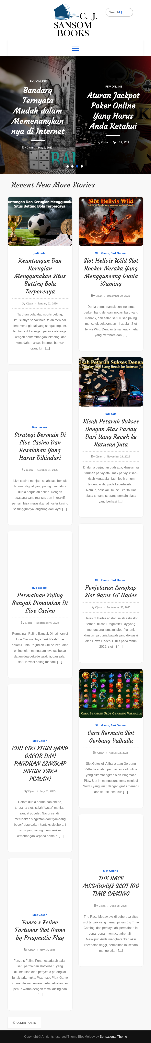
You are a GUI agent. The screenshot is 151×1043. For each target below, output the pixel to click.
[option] (38, 115)
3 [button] (78, 167)
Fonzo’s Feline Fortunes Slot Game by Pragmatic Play (40, 930)
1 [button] (68, 167)
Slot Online (118, 253)
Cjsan (29, 142)
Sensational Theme (113, 1036)
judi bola (39, 253)
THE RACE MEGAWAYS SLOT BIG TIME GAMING (111, 886)
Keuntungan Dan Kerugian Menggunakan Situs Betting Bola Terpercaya (40, 276)
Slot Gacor (102, 253)
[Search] (120, 12)
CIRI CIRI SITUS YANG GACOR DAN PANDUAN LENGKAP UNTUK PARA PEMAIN (40, 764)
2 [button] (73, 167)
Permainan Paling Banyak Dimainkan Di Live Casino (40, 603)
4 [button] (83, 167)
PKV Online (38, 86)
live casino (39, 427)
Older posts (26, 1022)
